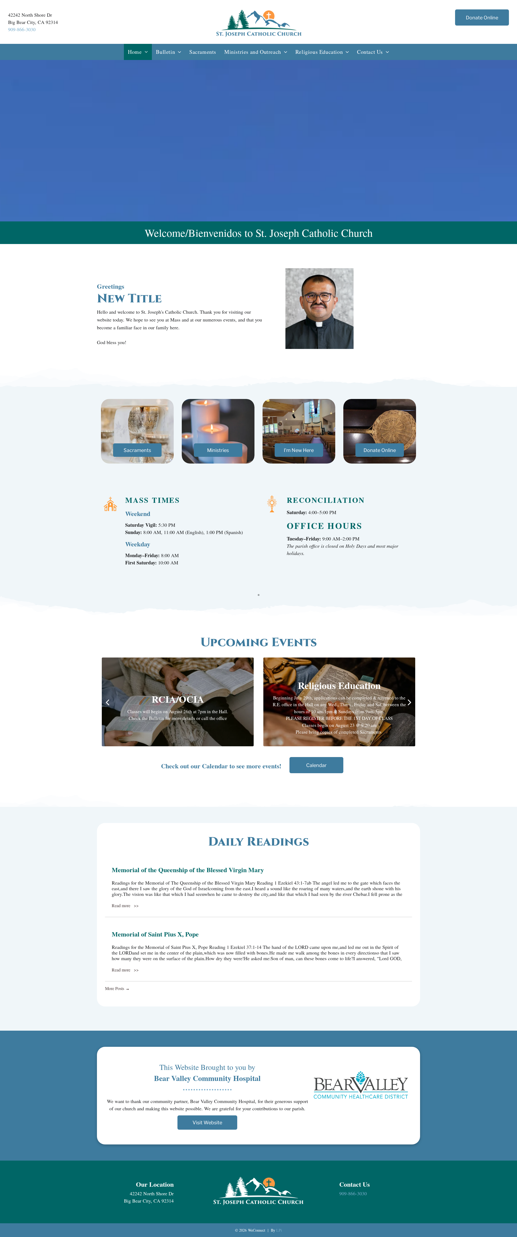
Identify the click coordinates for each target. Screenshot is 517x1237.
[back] (107, 702)
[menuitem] (138, 52)
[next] (409, 702)
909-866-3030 (22, 29)
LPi (279, 1230)
